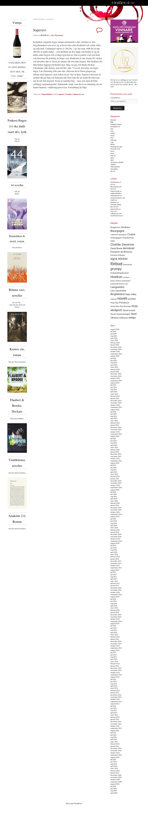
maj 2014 (113, 657)
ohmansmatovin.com (117, 198)
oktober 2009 (115, 779)
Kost (112, 138)
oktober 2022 (115, 432)
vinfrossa (123, 318)
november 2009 (115, 777)
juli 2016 (113, 599)
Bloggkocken (115, 227)
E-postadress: (115, 97)
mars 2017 (114, 581)
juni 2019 (113, 521)
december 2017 (115, 561)
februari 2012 (115, 717)
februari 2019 (115, 530)
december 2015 (115, 615)
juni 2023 (113, 414)
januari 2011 (114, 746)
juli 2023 (113, 412)
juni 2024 (113, 387)
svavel (132, 310)
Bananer (113, 120)
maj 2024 (113, 389)
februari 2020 (115, 503)
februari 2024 (115, 396)
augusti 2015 (114, 623)
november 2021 (115, 456)
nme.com (113, 211)
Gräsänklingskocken (119, 273)
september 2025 (116, 354)
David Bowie (116, 248)
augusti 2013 (114, 677)
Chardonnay (128, 238)
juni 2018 (113, 548)
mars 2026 (114, 340)
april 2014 (113, 659)
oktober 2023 (115, 405)
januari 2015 (114, 639)
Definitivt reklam (116, 124)
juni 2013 (113, 681)
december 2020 (115, 481)
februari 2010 (115, 771)
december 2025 (115, 347)
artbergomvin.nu (116, 195)
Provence (124, 302)
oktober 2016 (115, 592)
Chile (112, 241)
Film (111, 129)
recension (114, 306)
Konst (112, 135)
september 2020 (116, 487)
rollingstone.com (116, 213)
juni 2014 (113, 655)
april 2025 (113, 365)
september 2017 (116, 568)
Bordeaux (125, 227)
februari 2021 (115, 476)
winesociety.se (115, 209)
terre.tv (112, 184)
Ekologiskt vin (115, 126)
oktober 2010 (115, 753)
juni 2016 (113, 601)
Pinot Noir (114, 303)
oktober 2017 (115, 565)
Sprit (112, 160)
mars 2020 (114, 501)
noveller (132, 299)
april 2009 (113, 793)
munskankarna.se (116, 216)
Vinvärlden (114, 169)
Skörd (125, 310)
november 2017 (115, 563)
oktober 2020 (115, 485)
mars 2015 (114, 635)
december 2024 (115, 374)
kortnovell (114, 284)
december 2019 (115, 508)
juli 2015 (113, 626)
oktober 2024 (115, 378)
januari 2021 (114, 479)
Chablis (131, 234)
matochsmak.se (116, 191)
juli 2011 (113, 733)
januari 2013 (114, 692)
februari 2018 (115, 556)
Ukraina (68, 94)
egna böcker (119, 258)
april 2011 (113, 739)
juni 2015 (113, 628)
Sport (112, 158)
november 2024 (115, 376)
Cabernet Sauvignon (118, 235)
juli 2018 (113, 545)
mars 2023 (114, 421)
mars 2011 (114, 742)
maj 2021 (113, 470)
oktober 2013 (115, 673)
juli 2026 (113, 331)
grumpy (116, 269)
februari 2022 (115, 450)
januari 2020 (114, 505)
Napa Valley (130, 294)
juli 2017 (113, 572)
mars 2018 (114, 554)
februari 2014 (115, 664)
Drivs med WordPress (74, 803)
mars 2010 (114, 768)
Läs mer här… (17, 302)
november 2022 (115, 429)
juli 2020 (113, 492)
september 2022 (116, 434)
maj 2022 (113, 443)
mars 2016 (114, 608)
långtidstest (117, 294)
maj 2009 (113, 791)
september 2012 (116, 701)
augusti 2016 (114, 597)
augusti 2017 (114, 570)
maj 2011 (113, 737)
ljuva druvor (114, 207)
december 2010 (115, 748)
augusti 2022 (114, 436)
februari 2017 (115, 583)
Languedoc (117, 287)
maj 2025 (113, 363)
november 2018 (115, 537)
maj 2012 (113, 710)
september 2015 (116, 621)
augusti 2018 (114, 543)
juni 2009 (113, 788)
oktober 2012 (115, 699)
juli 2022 (113, 438)
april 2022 (113, 445)
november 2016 (115, 590)
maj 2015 (113, 630)
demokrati (128, 248)
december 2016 (115, 588)
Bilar (111, 122)
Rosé (112, 153)
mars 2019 (114, 528)
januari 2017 (114, 585)
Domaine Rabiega (117, 255)
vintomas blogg (115, 204)
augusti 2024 (114, 383)
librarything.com (116, 187)
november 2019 (115, 510)
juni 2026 (113, 334)
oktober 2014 (115, 646)
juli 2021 (113, 465)
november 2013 (115, 670)
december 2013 (115, 668)
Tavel (134, 313)
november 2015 (115, 617)
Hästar (112, 133)
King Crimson (115, 281)
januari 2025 (114, 372)
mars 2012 (114, 715)
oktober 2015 (115, 619)
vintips (132, 317)
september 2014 (116, 648)
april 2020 (113, 499)
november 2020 (115, 483)
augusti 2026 (114, 329)
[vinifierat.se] (123, 3)
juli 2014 (113, 652)
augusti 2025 (114, 356)
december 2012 (115, 695)
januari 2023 (114, 425)
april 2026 (113, 338)
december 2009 (115, 775)
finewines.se (114, 202)
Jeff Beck (126, 277)
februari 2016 (115, 610)
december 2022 (115, 427)
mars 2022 (114, 447)
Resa (112, 151)
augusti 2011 (114, 730)
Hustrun (116, 277)
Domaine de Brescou (121, 252)
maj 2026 (113, 336)
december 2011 (115, 721)
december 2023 (115, 400)
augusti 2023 (114, 409)
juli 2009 (113, 786)
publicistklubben (116, 193)
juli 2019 (113, 519)
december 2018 (115, 534)
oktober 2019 (115, 512)
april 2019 (113, 525)
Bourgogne (117, 230)
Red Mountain (125, 306)
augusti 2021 (114, 463)
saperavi (61, 94)
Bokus (17, 141)
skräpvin (116, 310)
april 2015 (113, 632)
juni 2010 (113, 762)
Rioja (135, 306)
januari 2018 (114, 559)
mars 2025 (114, 367)
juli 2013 (113, 679)
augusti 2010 (114, 757)
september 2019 (116, 514)
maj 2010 (113, 764)
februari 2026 (115, 343)
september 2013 (116, 675)
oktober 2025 (115, 351)
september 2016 (116, 594)
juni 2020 (113, 494)
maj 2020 (113, 496)
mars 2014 (114, 661)
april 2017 (113, 579)
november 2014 (115, 644)
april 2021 (113, 472)
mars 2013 (114, 688)
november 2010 (115, 750)
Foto (112, 131)
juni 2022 (113, 441)
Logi (111, 142)
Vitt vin (112, 171)
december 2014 (115, 641)
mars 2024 (114, 394)
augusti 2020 (114, 490)
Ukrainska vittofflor (117, 162)
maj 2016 (113, 603)
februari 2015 (115, 637)
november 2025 (115, 349)
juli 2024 (113, 385)
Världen (113, 164)
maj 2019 (113, 523)
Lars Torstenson (57, 35)
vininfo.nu (113, 200)
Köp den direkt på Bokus (17, 362)
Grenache (127, 264)
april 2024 (113, 392)
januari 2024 (114, 398)
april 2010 (113, 766)
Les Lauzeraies (118, 290)
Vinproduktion (46, 94)
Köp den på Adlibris (17, 418)
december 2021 (115, 454)
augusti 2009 (114, 784)
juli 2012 (113, 706)
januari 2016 (114, 612)
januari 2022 (114, 452)
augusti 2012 (114, 704)
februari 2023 (115, 423)
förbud (116, 263)
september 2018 (116, 541)
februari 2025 (115, 369)
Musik (112, 144)
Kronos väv (123, 284)
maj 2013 (113, 684)
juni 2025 (113, 360)
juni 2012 (113, 708)
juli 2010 (113, 759)
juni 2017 (113, 574)
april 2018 (113, 552)
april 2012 (113, 713)
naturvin (113, 299)
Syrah (113, 314)
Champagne (116, 238)
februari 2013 (115, 690)
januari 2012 (114, 719)
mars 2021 (114, 474)
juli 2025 (113, 358)
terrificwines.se (115, 182)
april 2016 (113, 606)
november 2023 (115, 403)
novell (122, 298)
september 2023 (116, 407)
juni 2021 (113, 467)
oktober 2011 (115, 726)
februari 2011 (115, 744)
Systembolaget (123, 314)
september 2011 (116, 728)
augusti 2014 (114, 650)
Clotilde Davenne (122, 244)
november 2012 (115, 697)
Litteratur (113, 140)
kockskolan (126, 281)
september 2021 (116, 461)
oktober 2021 (115, 458)
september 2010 (116, 755)
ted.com (113, 189)
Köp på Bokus (17, 247)
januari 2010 (114, 773)
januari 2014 (114, 666)
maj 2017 (113, 577)
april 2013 (113, 686)
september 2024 (116, 381)
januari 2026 (114, 345)
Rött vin (113, 155)
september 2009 (116, 782)
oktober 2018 (115, 539)
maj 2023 (113, 416)
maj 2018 (113, 550)
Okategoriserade (116, 147)
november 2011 (115, 724)
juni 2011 (113, 735)
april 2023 (113, 418)
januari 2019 (114, 532)
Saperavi (39, 29)
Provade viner (115, 149)
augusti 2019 (114, 516)
